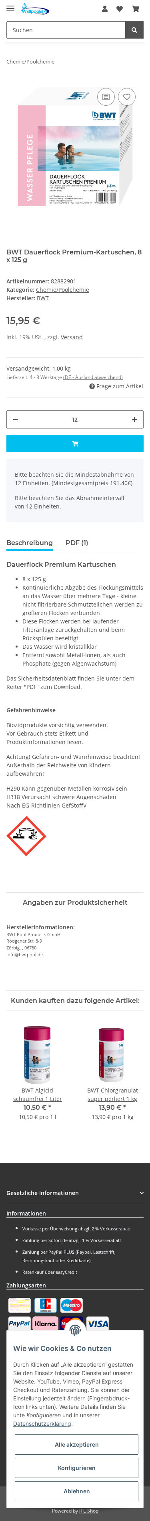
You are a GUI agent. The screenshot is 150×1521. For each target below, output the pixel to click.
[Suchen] (134, 30)
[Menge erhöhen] (134, 419)
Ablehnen (77, 1491)
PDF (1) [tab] (77, 543)
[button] (105, 9)
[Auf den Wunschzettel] (127, 97)
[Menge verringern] (15, 419)
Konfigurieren (77, 1467)
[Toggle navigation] (10, 5)
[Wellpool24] (35, 9)
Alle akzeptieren (77, 1444)
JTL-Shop (88, 1510)
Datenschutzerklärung (42, 1423)
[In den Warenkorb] (75, 443)
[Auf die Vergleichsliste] (106, 97)
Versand (72, 337)
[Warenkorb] (136, 9)
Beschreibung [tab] (29, 543)
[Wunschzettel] (119, 9)
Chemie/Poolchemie (62, 289)
